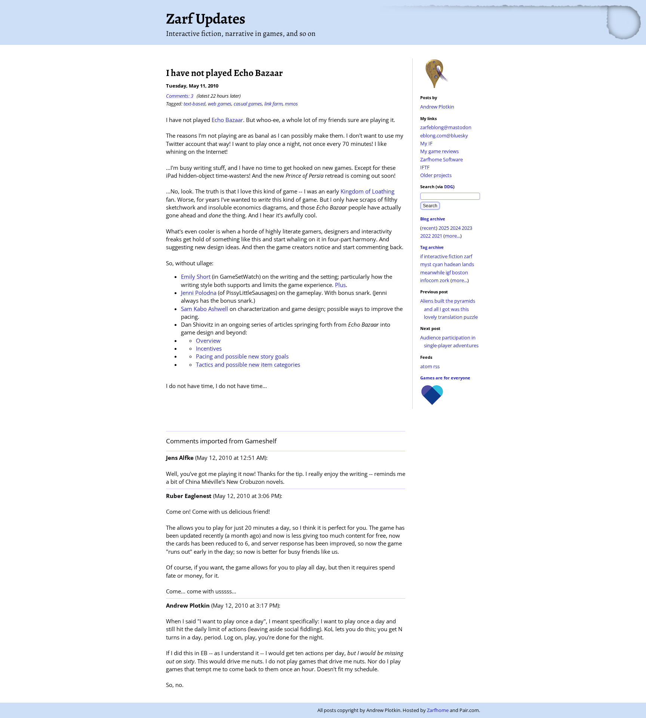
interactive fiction (443, 256)
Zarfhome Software (441, 159)
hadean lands (459, 264)
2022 (425, 235)
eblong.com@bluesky (444, 135)
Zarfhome (438, 710)
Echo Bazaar (227, 119)
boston (460, 272)
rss (436, 366)
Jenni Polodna (198, 292)
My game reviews (439, 151)
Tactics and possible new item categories (248, 364)
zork (444, 280)
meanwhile (432, 272)
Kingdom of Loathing (367, 191)
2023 (467, 227)
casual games (248, 103)
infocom (429, 280)
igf (448, 272)
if (421, 256)
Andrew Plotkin (437, 106)
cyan (438, 264)
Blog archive (432, 218)
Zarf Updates (205, 18)
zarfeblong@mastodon (445, 127)
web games (219, 103)
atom (426, 366)
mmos (291, 103)
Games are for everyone (445, 378)
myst (425, 264)
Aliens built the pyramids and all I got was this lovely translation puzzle (449, 308)
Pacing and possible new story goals (242, 356)
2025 (444, 227)
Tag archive (432, 247)
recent (429, 227)
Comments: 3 (179, 95)
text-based (195, 103)
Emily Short (195, 276)
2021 (437, 235)
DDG (448, 186)
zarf (468, 256)
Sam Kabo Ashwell (204, 308)
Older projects (436, 175)
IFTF (425, 167)
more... (452, 235)
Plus (340, 284)
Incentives (209, 348)
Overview (208, 340)
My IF (426, 143)
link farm (273, 103)
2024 (455, 227)
